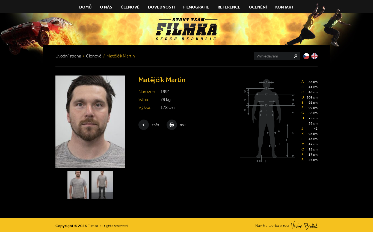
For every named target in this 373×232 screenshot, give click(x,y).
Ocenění (258, 7)
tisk (183, 124)
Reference (229, 7)
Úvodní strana (68, 56)
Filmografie (196, 7)
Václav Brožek (304, 225)
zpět (155, 124)
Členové (130, 7)
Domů (85, 7)
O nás (106, 7)
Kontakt (284, 7)
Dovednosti (161, 7)
